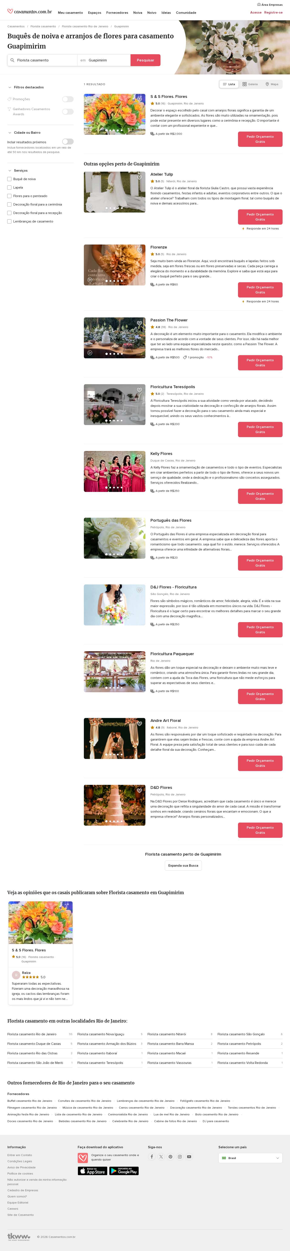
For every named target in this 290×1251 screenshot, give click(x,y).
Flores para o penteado (30, 196)
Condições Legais (19, 1161)
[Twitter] (161, 1157)
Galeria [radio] (253, 84)
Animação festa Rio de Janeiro (28, 1114)
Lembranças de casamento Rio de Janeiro (146, 1101)
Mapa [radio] (274, 84)
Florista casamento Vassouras (169, 1063)
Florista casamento (44, 26)
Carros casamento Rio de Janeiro (142, 1107)
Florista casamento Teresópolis (100, 1063)
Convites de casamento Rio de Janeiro (84, 1101)
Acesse (256, 12)
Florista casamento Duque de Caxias (34, 1044)
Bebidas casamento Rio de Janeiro (83, 1121)
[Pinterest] (170, 1157)
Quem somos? (17, 1196)
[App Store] (92, 1174)
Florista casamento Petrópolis (239, 1044)
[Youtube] (189, 1157)
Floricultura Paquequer (172, 653)
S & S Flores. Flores (169, 96)
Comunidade (186, 13)
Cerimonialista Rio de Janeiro (128, 1114)
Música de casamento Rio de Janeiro (88, 1107)
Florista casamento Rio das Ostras (32, 1053)
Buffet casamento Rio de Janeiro (29, 1101)
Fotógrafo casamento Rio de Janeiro (205, 1101)
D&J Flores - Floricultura (174, 587)
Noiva (137, 13)
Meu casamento (70, 13)
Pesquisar (145, 60)
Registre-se (273, 12)
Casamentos (16, 26)
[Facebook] (152, 1157)
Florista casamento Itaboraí (97, 1053)
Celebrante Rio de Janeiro (130, 1121)
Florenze (159, 247)
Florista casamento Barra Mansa (171, 1044)
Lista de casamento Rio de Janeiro (78, 1114)
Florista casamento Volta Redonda (243, 1063)
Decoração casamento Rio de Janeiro (196, 1107)
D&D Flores (161, 787)
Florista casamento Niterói (167, 1034)
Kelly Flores (161, 453)
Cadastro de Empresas (22, 1190)
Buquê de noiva (24, 179)
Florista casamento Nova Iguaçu (100, 1034)
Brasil (232, 1158)
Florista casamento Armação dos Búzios (106, 1044)
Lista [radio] (231, 84)
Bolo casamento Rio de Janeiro (216, 1114)
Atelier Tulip (162, 174)
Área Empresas (272, 5)
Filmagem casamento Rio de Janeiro (32, 1107)
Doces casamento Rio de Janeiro (30, 1121)
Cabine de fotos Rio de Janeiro (175, 1121)
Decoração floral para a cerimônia (37, 204)
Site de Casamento (20, 1215)
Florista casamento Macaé (167, 1053)
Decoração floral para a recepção (37, 213)
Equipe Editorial (17, 1202)
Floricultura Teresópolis (173, 386)
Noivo (151, 13)
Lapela (18, 187)
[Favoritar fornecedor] (139, 100)
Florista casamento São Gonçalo (241, 1034)
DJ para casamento (216, 1121)
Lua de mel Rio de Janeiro (172, 1114)
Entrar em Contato (19, 1155)
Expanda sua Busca (183, 865)
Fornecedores (117, 13)
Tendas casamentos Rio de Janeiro (252, 1107)
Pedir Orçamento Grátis (260, 139)
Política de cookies (20, 1173)
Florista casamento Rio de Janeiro (85, 26)
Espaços (94, 13)
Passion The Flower (169, 320)
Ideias (166, 13)
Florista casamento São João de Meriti (35, 1063)
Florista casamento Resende (238, 1053)
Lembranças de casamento (33, 221)
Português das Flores (171, 520)
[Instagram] (180, 1157)
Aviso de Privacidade (21, 1167)
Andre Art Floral (166, 720)
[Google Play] (124, 1174)
